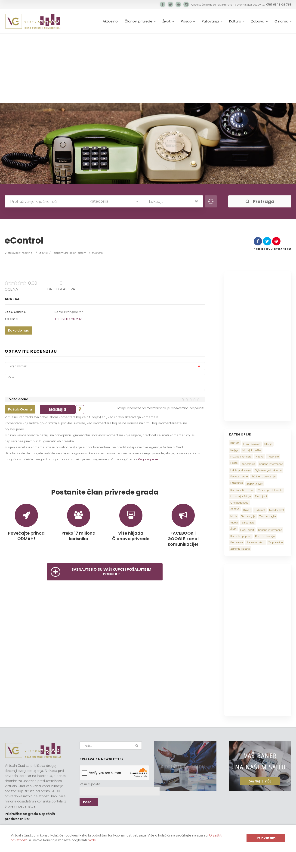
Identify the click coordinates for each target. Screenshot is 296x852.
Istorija (268, 444)
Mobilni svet (276, 510)
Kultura (235, 21)
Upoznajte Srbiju (240, 496)
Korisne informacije (270, 530)
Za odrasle (248, 522)
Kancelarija (248, 464)
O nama (281, 21)
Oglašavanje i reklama (268, 470)
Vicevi (234, 522)
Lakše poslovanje (240, 470)
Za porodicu (275, 542)
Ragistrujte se (148, 459)
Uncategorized (239, 502)
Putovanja (210, 21)
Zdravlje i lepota (240, 548)
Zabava (257, 21)
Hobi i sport (247, 530)
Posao (186, 21)
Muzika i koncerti (241, 456)
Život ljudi (261, 496)
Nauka (260, 456)
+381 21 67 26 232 (68, 319)
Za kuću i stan (255, 542)
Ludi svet (259, 510)
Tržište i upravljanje (263, 476)
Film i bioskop (251, 444)
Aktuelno (110, 21)
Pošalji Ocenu (20, 409)
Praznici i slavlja (265, 536)
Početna (26, 252)
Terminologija (267, 516)
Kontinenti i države (242, 490)
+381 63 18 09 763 (278, 4)
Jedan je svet (254, 484)
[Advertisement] (148, 68)
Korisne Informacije (271, 464)
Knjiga (234, 450)
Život (166, 21)
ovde (92, 840)
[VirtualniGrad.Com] (33, 21)
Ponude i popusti (240, 536)
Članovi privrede (138, 21)
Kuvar (246, 510)
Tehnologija (248, 516)
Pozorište (273, 456)
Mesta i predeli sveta (270, 490)
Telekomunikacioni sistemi (69, 252)
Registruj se (57, 409)
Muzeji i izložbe (251, 450)
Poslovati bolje (239, 476)
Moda (233, 516)
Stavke (43, 252)
